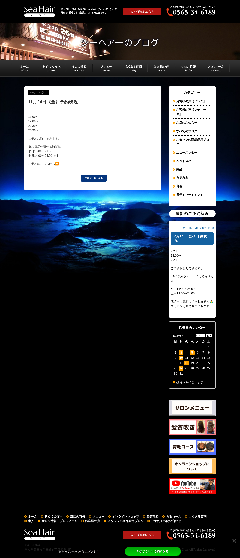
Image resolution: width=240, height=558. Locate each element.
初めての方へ (54, 516)
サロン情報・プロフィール (60, 521)
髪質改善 (153, 516)
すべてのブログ (186, 131)
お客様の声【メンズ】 (191, 101)
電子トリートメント (189, 194)
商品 (179, 169)
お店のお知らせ (186, 122)
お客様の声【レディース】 (191, 112)
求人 (31, 521)
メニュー (99, 516)
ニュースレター (186, 152)
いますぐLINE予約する (151, 551)
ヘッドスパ (183, 161)
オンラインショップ (125, 516)
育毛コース (173, 516)
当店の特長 (77, 516)
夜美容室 (182, 177)
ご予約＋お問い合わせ (166, 521)
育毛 (179, 186)
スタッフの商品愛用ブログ (192, 142)
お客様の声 (92, 521)
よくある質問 (198, 516)
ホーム (32, 516)
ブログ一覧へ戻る (94, 178)
